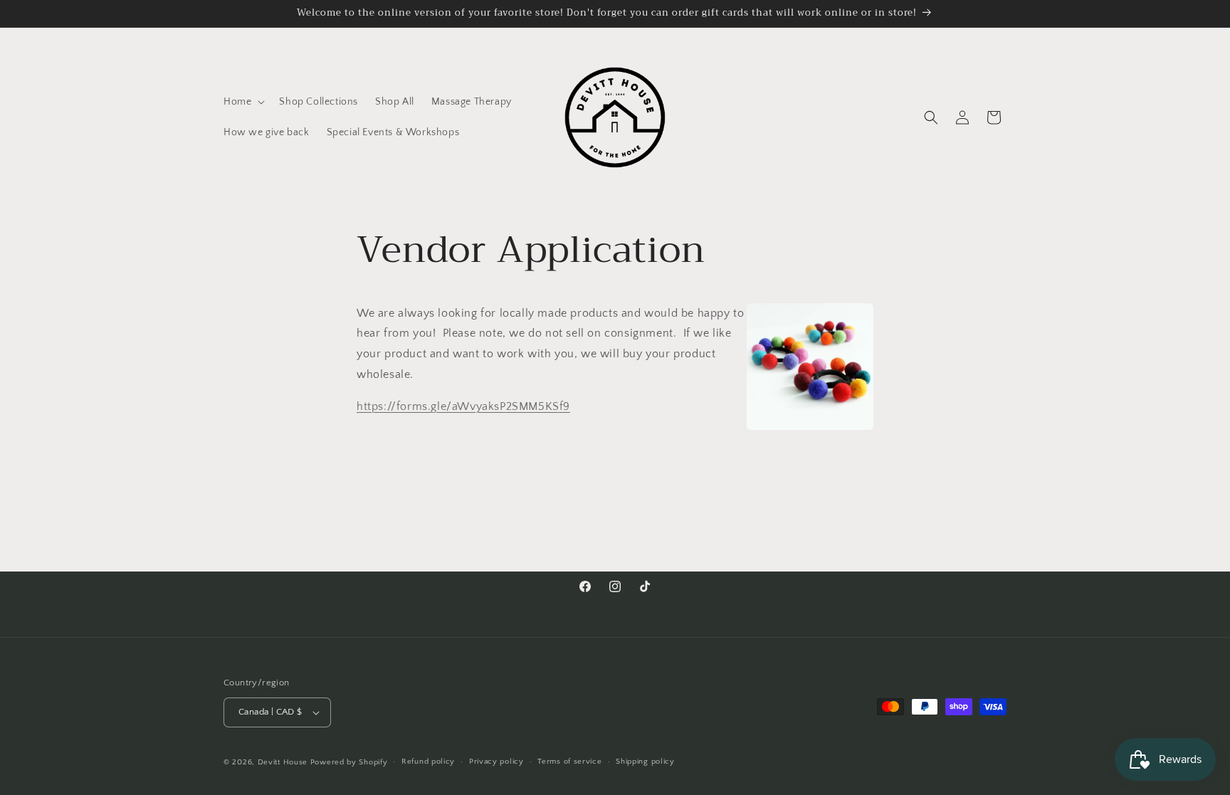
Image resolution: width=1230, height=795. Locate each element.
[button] (242, 102)
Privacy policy (496, 761)
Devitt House (284, 762)
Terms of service (569, 761)
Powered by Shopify (349, 762)
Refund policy (428, 761)
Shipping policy (645, 761)
